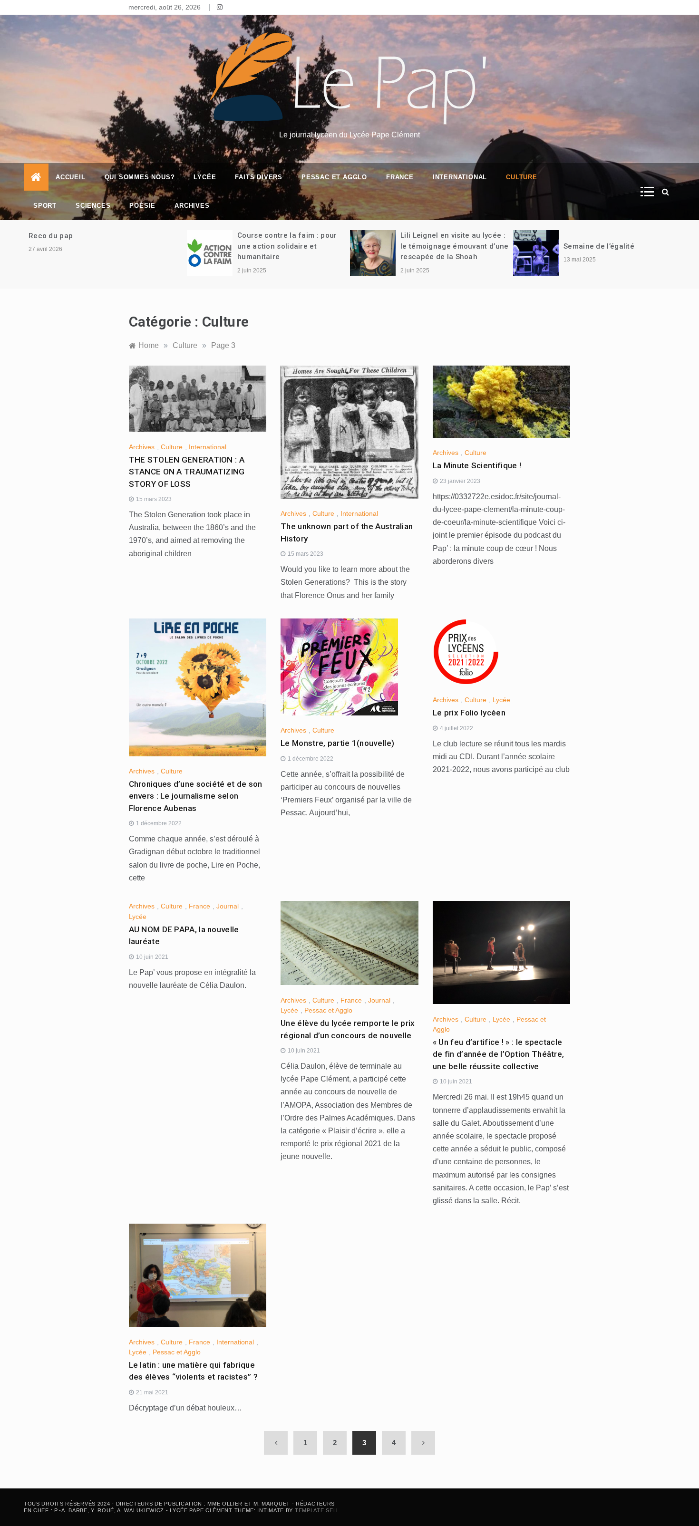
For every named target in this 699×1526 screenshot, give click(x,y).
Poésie (142, 205)
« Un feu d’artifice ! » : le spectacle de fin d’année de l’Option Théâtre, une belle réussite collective (498, 1054)
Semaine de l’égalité (599, 246)
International (460, 177)
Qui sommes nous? (140, 177)
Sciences (93, 205)
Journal (227, 906)
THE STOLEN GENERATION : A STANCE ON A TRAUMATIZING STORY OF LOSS (187, 472)
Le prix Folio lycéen (469, 712)
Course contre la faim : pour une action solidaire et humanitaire (287, 246)
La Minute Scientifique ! (477, 465)
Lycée (205, 177)
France (400, 177)
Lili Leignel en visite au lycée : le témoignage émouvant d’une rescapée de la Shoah (454, 246)
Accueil (71, 177)
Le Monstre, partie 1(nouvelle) (337, 743)
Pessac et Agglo (334, 177)
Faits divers (258, 177)
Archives (192, 205)
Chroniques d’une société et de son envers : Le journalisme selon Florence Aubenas (195, 796)
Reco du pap (51, 236)
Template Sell (317, 1510)
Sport (45, 205)
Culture (521, 177)
